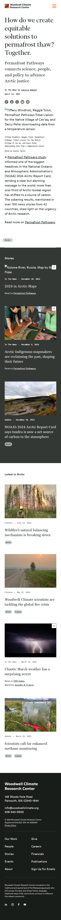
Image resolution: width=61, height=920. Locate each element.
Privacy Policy (10, 825)
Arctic (7, 240)
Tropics (18, 611)
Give (34, 839)
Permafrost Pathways (40, 222)
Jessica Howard (28, 90)
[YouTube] (25, 904)
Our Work (11, 839)
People (9, 846)
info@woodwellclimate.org (22, 808)
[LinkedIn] (6, 904)
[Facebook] (18, 903)
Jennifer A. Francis (24, 684)
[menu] (54, 6)
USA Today (19, 680)
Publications (39, 861)
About (9, 869)
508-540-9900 (14, 812)
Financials (37, 854)
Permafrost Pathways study (27, 157)
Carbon (18, 756)
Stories (9, 854)
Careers (36, 846)
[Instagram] (12, 904)
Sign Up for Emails (43, 869)
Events (9, 861)
